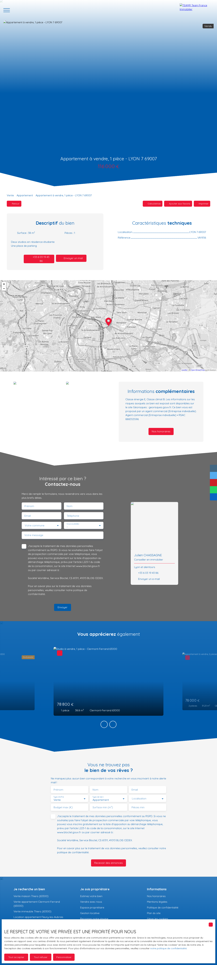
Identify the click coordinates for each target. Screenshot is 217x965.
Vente (10, 195)
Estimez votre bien (91, 896)
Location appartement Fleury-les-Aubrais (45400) (38, 919)
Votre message (33, 535)
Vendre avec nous (91, 901)
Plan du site (154, 913)
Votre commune (34, 525)
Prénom (29, 506)
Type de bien (97, 797)
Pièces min (138, 807)
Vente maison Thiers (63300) (31, 896)
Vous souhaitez (72, 524)
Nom (69, 506)
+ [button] (4, 284)
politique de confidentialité (73, 852)
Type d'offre (58, 797)
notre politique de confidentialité (168, 948)
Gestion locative (90, 913)
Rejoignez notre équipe (94, 918)
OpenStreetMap (198, 370)
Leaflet (185, 370)
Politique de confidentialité (162, 907)
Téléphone (73, 515)
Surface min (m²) (103, 807)
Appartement (25, 195)
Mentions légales (157, 901)
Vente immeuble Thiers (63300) (32, 911)
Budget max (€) (63, 807)
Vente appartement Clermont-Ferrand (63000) (37, 903)
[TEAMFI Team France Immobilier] (196, 10)
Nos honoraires (156, 896)
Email (27, 515)
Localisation (139, 798)
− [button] (4, 288)
